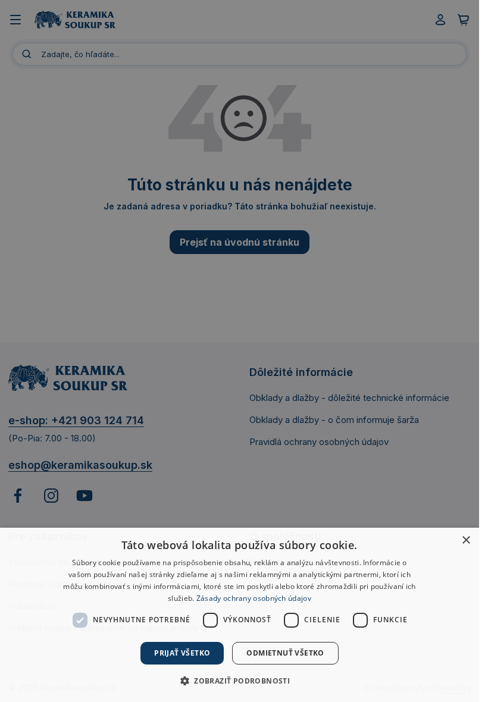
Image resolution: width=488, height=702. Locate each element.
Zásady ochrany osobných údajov (253, 598)
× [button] (465, 540)
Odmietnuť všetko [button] (285, 653)
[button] (239, 680)
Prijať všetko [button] (182, 653)
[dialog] (239, 615)
